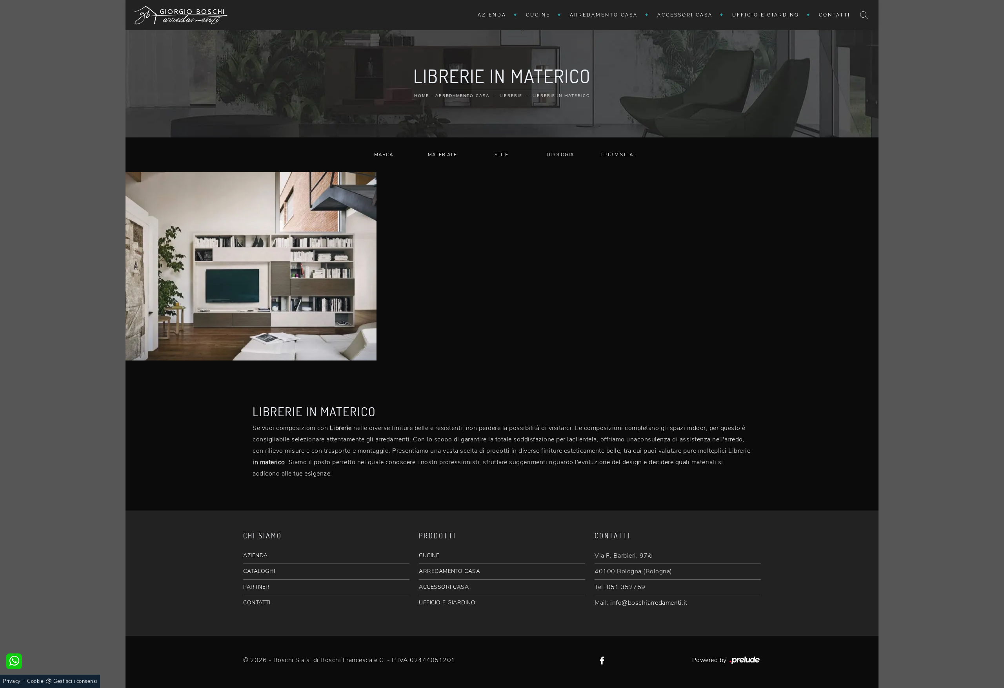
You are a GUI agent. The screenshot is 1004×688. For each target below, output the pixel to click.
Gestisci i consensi (75, 681)
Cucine (538, 15)
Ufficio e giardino (765, 15)
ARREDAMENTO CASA (449, 571)
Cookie (35, 681)
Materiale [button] (442, 155)
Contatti (834, 15)
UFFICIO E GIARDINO (447, 602)
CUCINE (429, 555)
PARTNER (256, 587)
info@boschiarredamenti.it (649, 602)
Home (421, 96)
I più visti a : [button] (619, 155)
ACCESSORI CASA (444, 587)
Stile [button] (501, 155)
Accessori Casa (685, 15)
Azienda (492, 15)
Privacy (12, 681)
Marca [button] (383, 155)
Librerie (511, 96)
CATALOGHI (259, 571)
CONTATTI (256, 602)
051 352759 (626, 587)
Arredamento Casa (604, 15)
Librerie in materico (561, 96)
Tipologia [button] (560, 155)
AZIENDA (255, 555)
